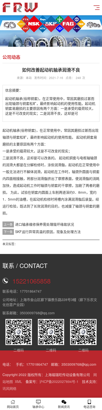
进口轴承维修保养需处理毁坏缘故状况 (44, 224)
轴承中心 (38, 407)
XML (18, 381)
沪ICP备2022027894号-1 (58, 381)
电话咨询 (89, 407)
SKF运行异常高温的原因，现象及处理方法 (48, 231)
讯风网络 (9, 388)
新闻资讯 (64, 407)
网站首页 (13, 407)
